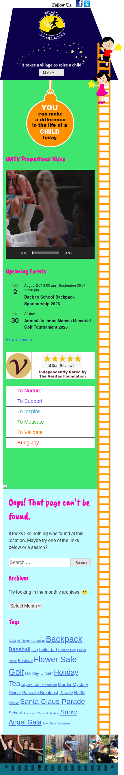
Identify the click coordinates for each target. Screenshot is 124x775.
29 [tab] (85, 769)
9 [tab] (59, 766)
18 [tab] (12, 769)
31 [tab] (99, 769)
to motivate (30, 422)
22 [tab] (39, 769)
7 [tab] (46, 766)
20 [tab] (26, 769)
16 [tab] (105, 766)
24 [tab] (52, 769)
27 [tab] (72, 769)
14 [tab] (92, 766)
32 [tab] (105, 769)
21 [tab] (32, 769)
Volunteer (63, 723)
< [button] (7, 747)
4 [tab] (26, 766)
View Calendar (19, 339)
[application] (50, 214)
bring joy (28, 443)
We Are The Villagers (51, 25)
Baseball (19, 649)
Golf (16, 672)
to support (29, 401)
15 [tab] (99, 766)
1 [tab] (6, 766)
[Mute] (78, 253)
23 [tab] (46, 769)
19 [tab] (19, 769)
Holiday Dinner (39, 673)
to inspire (28, 411)
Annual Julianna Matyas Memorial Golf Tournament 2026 (57, 324)
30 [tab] (92, 769)
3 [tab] (19, 766)
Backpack (64, 639)
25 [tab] (59, 769)
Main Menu (52, 73)
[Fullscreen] (87, 253)
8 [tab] (52, 766)
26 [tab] (65, 769)
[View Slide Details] (21, 749)
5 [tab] (32, 766)
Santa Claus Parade (52, 701)
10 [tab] (65, 766)
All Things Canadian (31, 640)
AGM (12, 640)
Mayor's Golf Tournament (39, 685)
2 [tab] (12, 766)
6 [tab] (39, 766)
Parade (66, 692)
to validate (30, 432)
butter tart (48, 649)
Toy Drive (49, 723)
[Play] (13, 253)
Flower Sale (55, 659)
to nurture (29, 391)
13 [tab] (85, 766)
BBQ (34, 650)
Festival (25, 660)
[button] (50, 214)
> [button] (111, 747)
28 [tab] (79, 769)
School (15, 712)
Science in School (35, 713)
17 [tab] (112, 766)
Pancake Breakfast (40, 692)
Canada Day (67, 650)
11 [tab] (72, 766)
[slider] (45, 252)
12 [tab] (79, 766)
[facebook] (79, 3)
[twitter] (87, 3)
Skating (54, 713)
